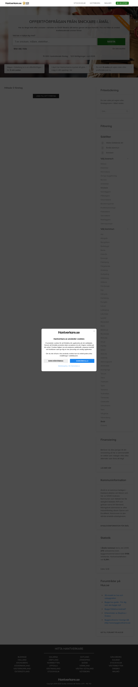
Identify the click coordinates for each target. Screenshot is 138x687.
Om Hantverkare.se (74, 366)
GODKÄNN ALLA (82, 361)
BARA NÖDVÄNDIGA (55, 361)
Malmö (107, 3)
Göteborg (95, 3)
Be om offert (122, 3)
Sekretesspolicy (62, 366)
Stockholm (79, 3)
